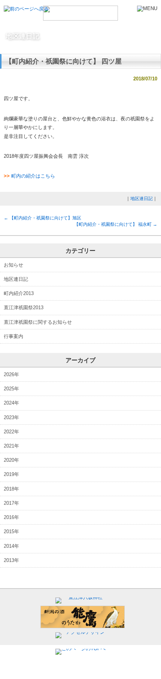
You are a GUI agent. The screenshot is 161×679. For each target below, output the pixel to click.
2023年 (11, 417)
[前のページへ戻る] (26, 9)
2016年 (11, 517)
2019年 (11, 474)
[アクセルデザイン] (82, 632)
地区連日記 (141, 198)
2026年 (11, 374)
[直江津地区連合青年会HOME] (80, 17)
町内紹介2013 (19, 293)
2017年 (11, 503)
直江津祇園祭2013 (23, 307)
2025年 (11, 388)
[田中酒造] (82, 626)
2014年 (11, 546)
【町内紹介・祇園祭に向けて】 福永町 (115, 224)
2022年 (11, 431)
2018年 (11, 489)
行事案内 (13, 336)
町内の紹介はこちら (33, 176)
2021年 (11, 446)
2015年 (11, 531)
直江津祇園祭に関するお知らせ (38, 322)
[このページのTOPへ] (80, 648)
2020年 (11, 460)
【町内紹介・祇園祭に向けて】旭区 (42, 218)
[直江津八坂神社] (82, 597)
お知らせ (13, 265)
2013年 (11, 560)
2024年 (11, 403)
